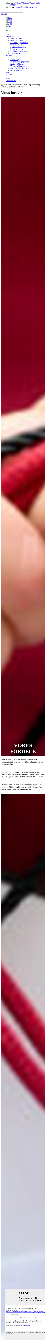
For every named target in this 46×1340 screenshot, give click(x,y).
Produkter (9, 36)
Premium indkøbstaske (18, 51)
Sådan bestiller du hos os (19, 68)
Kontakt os (10, 75)
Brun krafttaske (16, 38)
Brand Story (14, 60)
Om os (8, 58)
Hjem (8, 34)
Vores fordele (11, 81)
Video (8, 72)
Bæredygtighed (16, 70)
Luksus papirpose (16, 49)
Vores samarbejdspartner (19, 62)
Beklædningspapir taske (19, 43)
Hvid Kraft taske (16, 41)
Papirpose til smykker (18, 47)
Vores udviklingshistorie (19, 66)
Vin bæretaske (15, 53)
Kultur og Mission (17, 64)
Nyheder (9, 55)
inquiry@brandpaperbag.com (26, 7)
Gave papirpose (16, 45)
